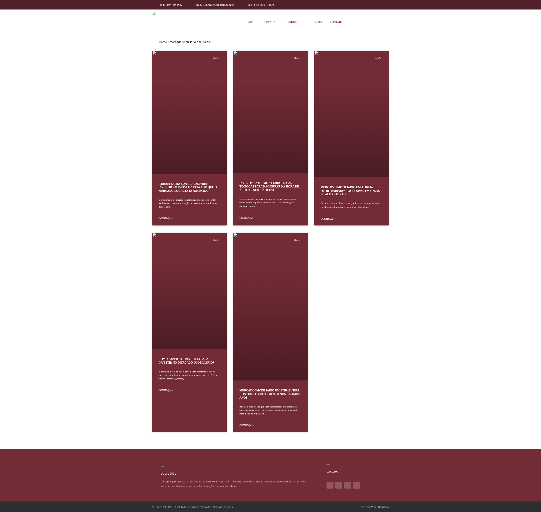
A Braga (269, 22)
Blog (318, 22)
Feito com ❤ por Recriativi (374, 506)
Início (251, 22)
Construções (293, 22)
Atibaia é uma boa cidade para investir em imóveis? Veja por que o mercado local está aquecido (187, 187)
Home (163, 41)
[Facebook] (376, 5)
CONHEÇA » (165, 218)
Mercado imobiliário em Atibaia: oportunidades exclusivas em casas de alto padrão (350, 191)
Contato (336, 22)
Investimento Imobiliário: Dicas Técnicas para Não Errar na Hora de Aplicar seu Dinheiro (269, 186)
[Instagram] (367, 5)
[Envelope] (356, 485)
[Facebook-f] (330, 485)
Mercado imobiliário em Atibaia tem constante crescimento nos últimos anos (269, 394)
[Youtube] (386, 5)
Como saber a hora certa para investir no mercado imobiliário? (186, 360)
